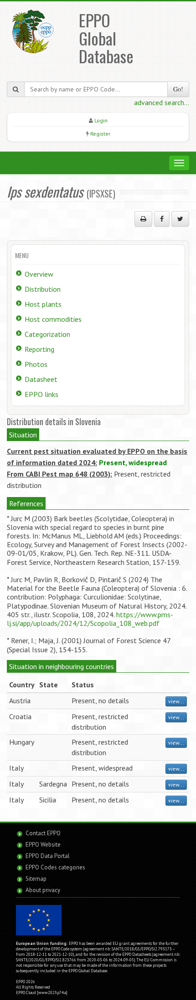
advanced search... (161, 102)
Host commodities (53, 319)
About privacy (43, 890)
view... (176, 701)
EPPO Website (43, 844)
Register (100, 133)
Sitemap (36, 879)
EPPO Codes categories (55, 867)
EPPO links (41, 394)
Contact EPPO (43, 833)
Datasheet (41, 379)
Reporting (39, 349)
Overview (39, 274)
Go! (178, 89)
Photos (36, 364)
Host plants (43, 304)
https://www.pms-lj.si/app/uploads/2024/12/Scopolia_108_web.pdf (90, 619)
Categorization (47, 334)
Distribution (43, 289)
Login (101, 120)
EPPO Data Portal (48, 856)
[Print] (143, 219)
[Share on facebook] (162, 219)
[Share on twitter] (180, 219)
